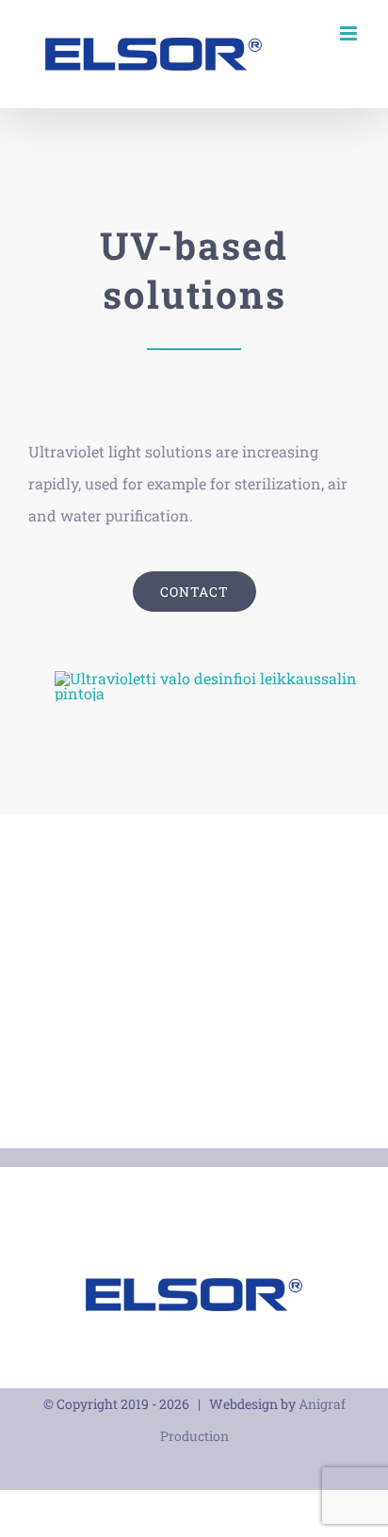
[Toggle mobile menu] (350, 33)
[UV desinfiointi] (207, 678)
